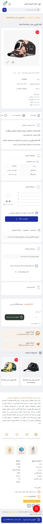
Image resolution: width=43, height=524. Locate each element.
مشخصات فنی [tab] (17, 115)
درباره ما (39, 476)
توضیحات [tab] (33, 115)
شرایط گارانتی (38, 473)
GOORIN (24, 79)
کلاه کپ (30, 18)
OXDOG (18, 482)
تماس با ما (39, 467)
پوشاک (37, 18)
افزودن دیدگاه (23, 219)
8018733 (30, 496)
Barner (18, 476)
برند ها (40, 470)
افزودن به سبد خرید (12, 317)
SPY (19, 479)
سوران (31, 514)
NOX (19, 467)
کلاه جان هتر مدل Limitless (8, 380)
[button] (23, 384)
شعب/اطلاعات (38, 479)
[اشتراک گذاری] (13, 62)
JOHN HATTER (16, 470)
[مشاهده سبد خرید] (4, 4)
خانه (40, 464)
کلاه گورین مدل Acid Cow (31, 380)
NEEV (18, 473)
